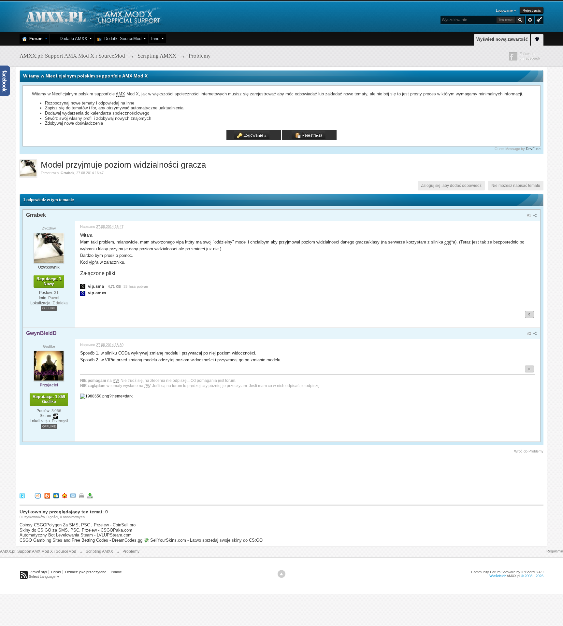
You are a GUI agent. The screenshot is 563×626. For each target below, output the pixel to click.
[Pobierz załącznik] (82, 286)
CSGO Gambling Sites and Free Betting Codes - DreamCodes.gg (81, 540)
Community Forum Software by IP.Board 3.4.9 (507, 572)
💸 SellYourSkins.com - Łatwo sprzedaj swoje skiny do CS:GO (203, 540)
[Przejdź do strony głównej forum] (92, 16)
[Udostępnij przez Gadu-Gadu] (64, 495)
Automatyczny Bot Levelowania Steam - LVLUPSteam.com (76, 535)
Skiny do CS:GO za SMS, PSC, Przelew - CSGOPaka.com (76, 530)
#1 (529, 215)
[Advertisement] (138, 472)
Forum (35, 38)
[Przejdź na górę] (281, 574)
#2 (529, 333)
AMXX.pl (513, 576)
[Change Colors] (538, 19)
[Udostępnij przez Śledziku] (56, 495)
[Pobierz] (90, 495)
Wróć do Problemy (528, 451)
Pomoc (116, 572)
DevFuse (533, 149)
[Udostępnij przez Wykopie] (38, 495)
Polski (56, 572)
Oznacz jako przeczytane (85, 572)
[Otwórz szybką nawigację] (537, 39)
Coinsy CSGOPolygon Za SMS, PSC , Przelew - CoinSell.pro (78, 524)
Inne (155, 38)
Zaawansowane (530, 20)
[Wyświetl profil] (49, 247)
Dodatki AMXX (72, 38)
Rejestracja (532, 10)
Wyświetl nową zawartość (502, 39)
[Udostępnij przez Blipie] (47, 495)
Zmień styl (38, 572)
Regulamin (554, 551)
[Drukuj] (81, 495)
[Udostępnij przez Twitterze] (22, 495)
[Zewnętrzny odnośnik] (106, 396)
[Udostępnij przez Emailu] (73, 495)
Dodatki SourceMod (121, 38)
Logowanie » (506, 10)
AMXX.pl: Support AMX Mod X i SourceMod (38, 551)
